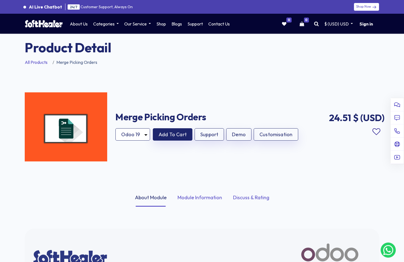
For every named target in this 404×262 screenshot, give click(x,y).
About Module (151, 197)
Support (209, 134)
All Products (36, 62)
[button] (172, 134)
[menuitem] (79, 23)
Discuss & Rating (251, 197)
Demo (239, 134)
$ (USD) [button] (336, 24)
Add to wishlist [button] (376, 132)
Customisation (275, 134)
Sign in (366, 24)
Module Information (200, 197)
